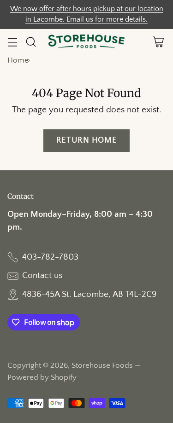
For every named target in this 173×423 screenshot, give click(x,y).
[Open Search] (30, 42)
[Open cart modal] (158, 42)
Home (18, 60)
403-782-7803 (50, 257)
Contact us (42, 275)
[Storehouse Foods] (86, 42)
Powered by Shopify (42, 377)
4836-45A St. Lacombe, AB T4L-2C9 (89, 294)
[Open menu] (12, 42)
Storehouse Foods (102, 365)
